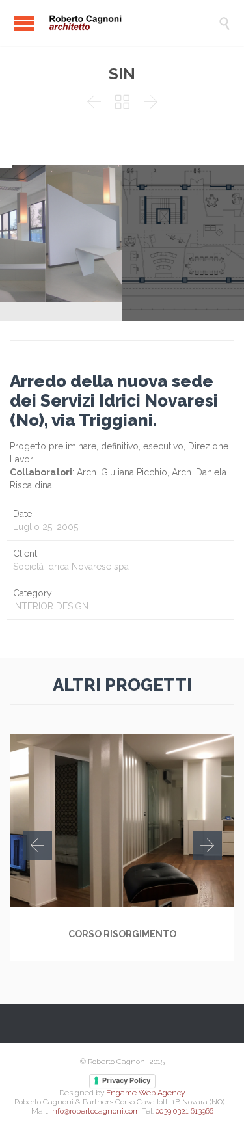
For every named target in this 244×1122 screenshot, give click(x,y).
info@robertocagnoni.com (95, 1110)
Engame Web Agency (145, 1092)
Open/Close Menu (24, 23)
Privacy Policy (126, 1080)
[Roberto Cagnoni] (132, 23)
